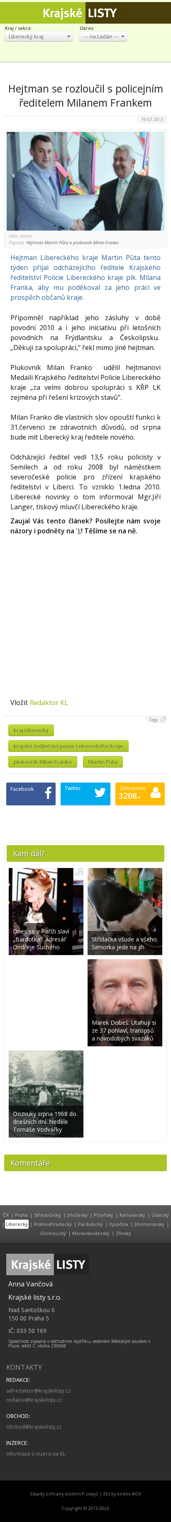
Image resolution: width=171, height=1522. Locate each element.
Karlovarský (132, 1215)
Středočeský (47, 1215)
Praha (21, 1215)
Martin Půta (102, 762)
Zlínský (123, 1233)
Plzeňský (103, 1215)
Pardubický (90, 1224)
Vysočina (118, 1224)
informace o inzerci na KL (35, 1453)
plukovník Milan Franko (43, 762)
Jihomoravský (149, 1224)
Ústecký (160, 1215)
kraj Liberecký (31, 730)
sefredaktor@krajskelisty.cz (38, 1390)
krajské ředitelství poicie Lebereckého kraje (68, 746)
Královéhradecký (53, 1224)
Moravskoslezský (91, 1233)
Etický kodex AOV (122, 1494)
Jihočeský (77, 1215)
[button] (38, 36)
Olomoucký (53, 1233)
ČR (6, 1215)
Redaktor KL (49, 702)
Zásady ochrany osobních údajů (64, 1494)
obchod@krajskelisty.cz (33, 1426)
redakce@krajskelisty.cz (34, 1399)
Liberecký (17, 1224)
